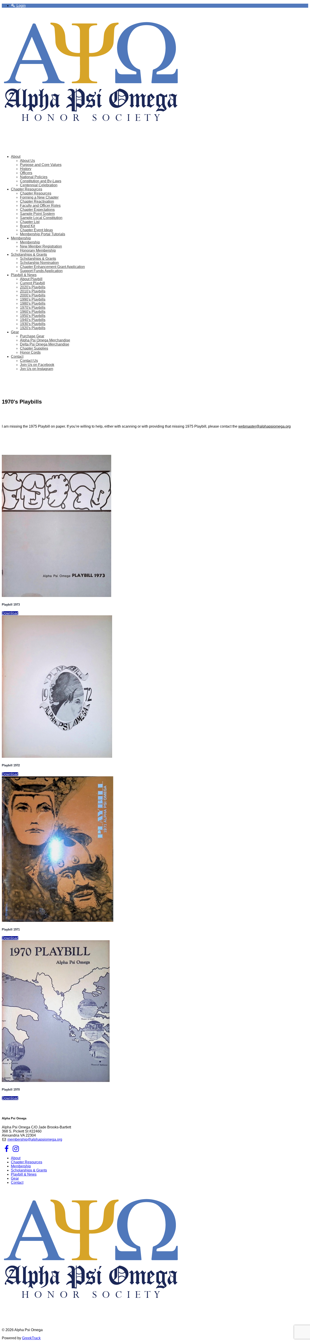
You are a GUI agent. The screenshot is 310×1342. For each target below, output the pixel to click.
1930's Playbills (32, 324)
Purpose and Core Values (41, 165)
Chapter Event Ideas (36, 230)
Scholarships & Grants (38, 259)
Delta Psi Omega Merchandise (44, 344)
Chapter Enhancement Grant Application (52, 267)
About (15, 1158)
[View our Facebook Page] (6, 1150)
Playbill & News (24, 1174)
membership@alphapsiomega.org (34, 1139)
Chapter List (29, 222)
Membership (30, 242)
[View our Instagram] (15, 1150)
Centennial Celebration (38, 185)
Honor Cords (30, 352)
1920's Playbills (32, 328)
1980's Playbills (32, 303)
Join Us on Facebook (37, 365)
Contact (17, 1182)
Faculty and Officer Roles (40, 205)
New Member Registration (41, 246)
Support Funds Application (41, 271)
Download (10, 613)
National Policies (33, 177)
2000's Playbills (32, 295)
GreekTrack (31, 1338)
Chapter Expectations (37, 210)
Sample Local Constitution (41, 218)
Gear (15, 1178)
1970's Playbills (32, 307)
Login (21, 5)
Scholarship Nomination (39, 263)
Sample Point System (37, 214)
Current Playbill (32, 283)
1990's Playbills (32, 299)
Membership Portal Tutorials (42, 234)
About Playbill (31, 279)
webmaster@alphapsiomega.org (264, 426)
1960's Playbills (32, 312)
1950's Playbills (32, 316)
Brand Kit (27, 226)
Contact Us (29, 361)
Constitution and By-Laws (40, 181)
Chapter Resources (35, 193)
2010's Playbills (32, 291)
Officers (26, 173)
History (25, 169)
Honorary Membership (38, 250)
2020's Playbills (32, 287)
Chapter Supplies (34, 348)
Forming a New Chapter (39, 197)
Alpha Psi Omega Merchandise (45, 340)
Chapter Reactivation (37, 201)
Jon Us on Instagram (36, 369)
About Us (27, 161)
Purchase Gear (32, 336)
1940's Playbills (32, 320)
